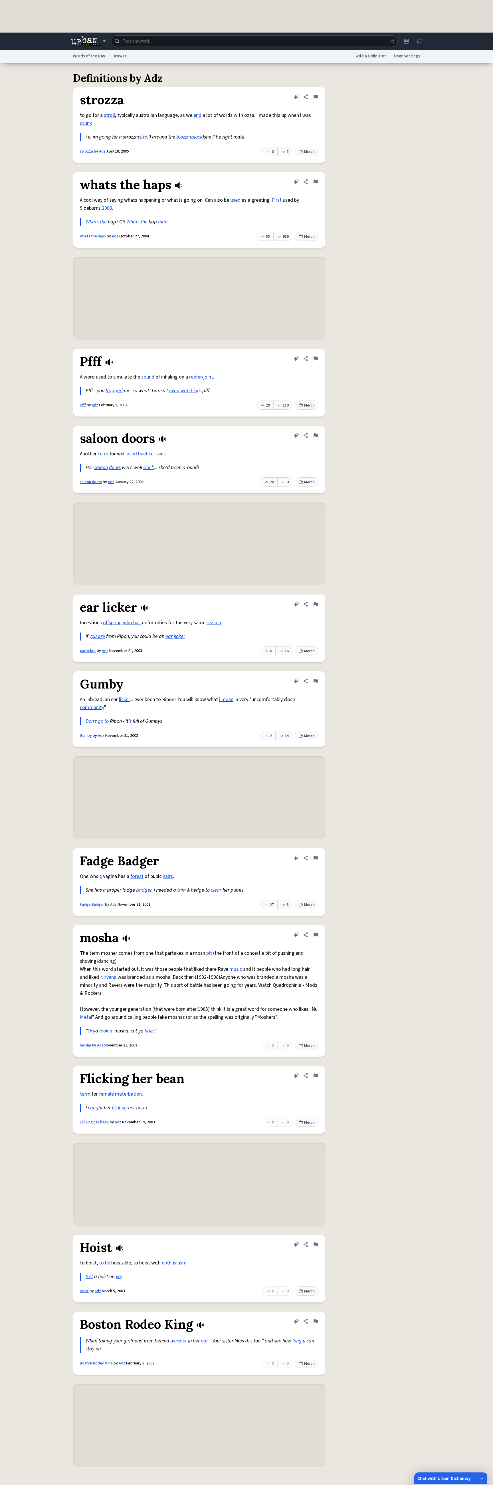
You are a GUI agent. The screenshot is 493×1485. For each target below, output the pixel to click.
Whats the (96, 221)
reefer (195, 377)
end (197, 115)
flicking (119, 1107)
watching (190, 390)
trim (181, 890)
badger (143, 890)
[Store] (406, 41)
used (235, 200)
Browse (119, 56)
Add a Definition (371, 56)
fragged (114, 390)
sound (147, 377)
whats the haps (93, 236)
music (235, 969)
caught (95, 1107)
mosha (85, 1045)
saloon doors (91, 482)
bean (141, 1107)
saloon (101, 467)
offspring (112, 622)
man (162, 221)
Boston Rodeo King (96, 1363)
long (297, 1340)
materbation (128, 1094)
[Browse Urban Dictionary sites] (88, 41)
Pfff (83, 405)
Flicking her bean (94, 1122)
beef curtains (152, 453)
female (106, 1094)
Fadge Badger (92, 904)
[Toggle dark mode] (419, 41)
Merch (309, 152)
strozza (86, 151)
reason (214, 622)
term (103, 453)
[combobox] (254, 41)
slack (148, 467)
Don (90, 721)
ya (118, 1276)
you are (97, 636)
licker (179, 636)
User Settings (407, 56)
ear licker (88, 651)
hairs (168, 876)
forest (137, 876)
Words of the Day (89, 56)
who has (132, 622)
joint (208, 377)
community (92, 707)
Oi (90, 1030)
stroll (109, 115)
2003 (107, 208)
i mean (226, 699)
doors (115, 467)
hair (149, 1030)
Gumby (86, 736)
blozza (183, 137)
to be (104, 1262)
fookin (105, 1030)
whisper (178, 1340)
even (174, 390)
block (197, 137)
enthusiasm (174, 1262)
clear (216, 890)
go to (103, 721)
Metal (86, 1017)
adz (95, 405)
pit (209, 953)
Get (89, 1276)
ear (169, 636)
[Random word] (391, 41)
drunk (86, 123)
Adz (102, 151)
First (277, 200)
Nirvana (108, 977)
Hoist (84, 1291)
